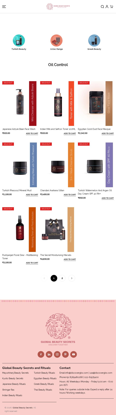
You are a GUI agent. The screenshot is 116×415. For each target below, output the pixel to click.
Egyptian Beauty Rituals (45, 378)
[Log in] (107, 6)
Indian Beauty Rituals (12, 395)
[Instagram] (57, 354)
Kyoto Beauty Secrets (12, 378)
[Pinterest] (65, 354)
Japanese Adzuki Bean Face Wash (18, 129)
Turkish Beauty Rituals (44, 373)
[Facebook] (41, 354)
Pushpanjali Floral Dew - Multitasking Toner (20, 257)
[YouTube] (73, 354)
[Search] (102, 6)
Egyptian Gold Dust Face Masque (94, 129)
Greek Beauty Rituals (44, 384)
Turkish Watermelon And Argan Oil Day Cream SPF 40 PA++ (95, 192)
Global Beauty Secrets (22, 407)
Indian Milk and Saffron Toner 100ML (58, 129)
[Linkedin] (49, 354)
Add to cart (32, 133)
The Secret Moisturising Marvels (55, 255)
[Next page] (72, 278)
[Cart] (111, 6)
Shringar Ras (8, 390)
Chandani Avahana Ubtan (52, 190)
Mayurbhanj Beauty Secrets (15, 373)
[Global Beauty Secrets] (58, 6)
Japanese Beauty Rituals (14, 384)
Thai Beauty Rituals (43, 390)
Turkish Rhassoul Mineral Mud (16, 190)
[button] (3, 6)
